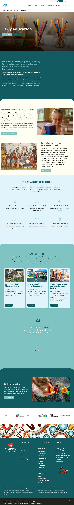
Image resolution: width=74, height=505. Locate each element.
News (64, 5)
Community (41, 465)
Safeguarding (42, 453)
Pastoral (40, 461)
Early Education (22, 10)
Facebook (59, 459)
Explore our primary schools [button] (9, 133)
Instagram (60, 461)
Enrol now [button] (7, 34)
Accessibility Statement (35, 503)
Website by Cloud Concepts (25, 501)
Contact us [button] (9, 397)
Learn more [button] (9, 305)
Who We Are (41, 451)
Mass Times (24, 451)
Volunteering (50, 5)
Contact (69, 5)
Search (68, 1)
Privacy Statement (7, 503)
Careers (42, 5)
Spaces (58, 5)
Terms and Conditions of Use (21, 503)
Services (35, 5)
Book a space (42, 478)
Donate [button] (61, 1)
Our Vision (41, 456)
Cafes (39, 476)
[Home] (4, 5)
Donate (23, 453)
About (28, 5)
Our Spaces (42, 473)
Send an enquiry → (61, 453)
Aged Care (41, 463)
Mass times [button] (53, 1)
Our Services (42, 459)
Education (14, 10)
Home (3, 10)
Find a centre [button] (18, 34)
